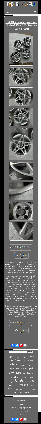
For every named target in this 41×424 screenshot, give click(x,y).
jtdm (32, 381)
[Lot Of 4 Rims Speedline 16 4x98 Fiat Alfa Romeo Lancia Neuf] (21, 50)
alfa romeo (15, 357)
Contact (21, 404)
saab (31, 377)
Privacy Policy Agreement (21, 408)
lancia (19, 380)
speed (33, 389)
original (24, 384)
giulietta (15, 360)
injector (30, 373)
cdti (21, 377)
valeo (15, 392)
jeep (27, 382)
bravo (23, 365)
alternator (14, 368)
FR (23, 415)
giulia (27, 389)
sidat (26, 377)
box (21, 392)
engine (16, 385)
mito (26, 391)
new (24, 373)
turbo (23, 368)
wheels (30, 360)
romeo (14, 376)
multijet (10, 382)
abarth (25, 358)
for (32, 357)
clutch (14, 364)
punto (11, 385)
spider (32, 385)
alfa (29, 364)
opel (30, 368)
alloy (24, 360)
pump (18, 372)
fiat (11, 372)
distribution (19, 389)
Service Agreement (21, 411)
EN (19, 415)
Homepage (21, 400)
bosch (10, 388)
